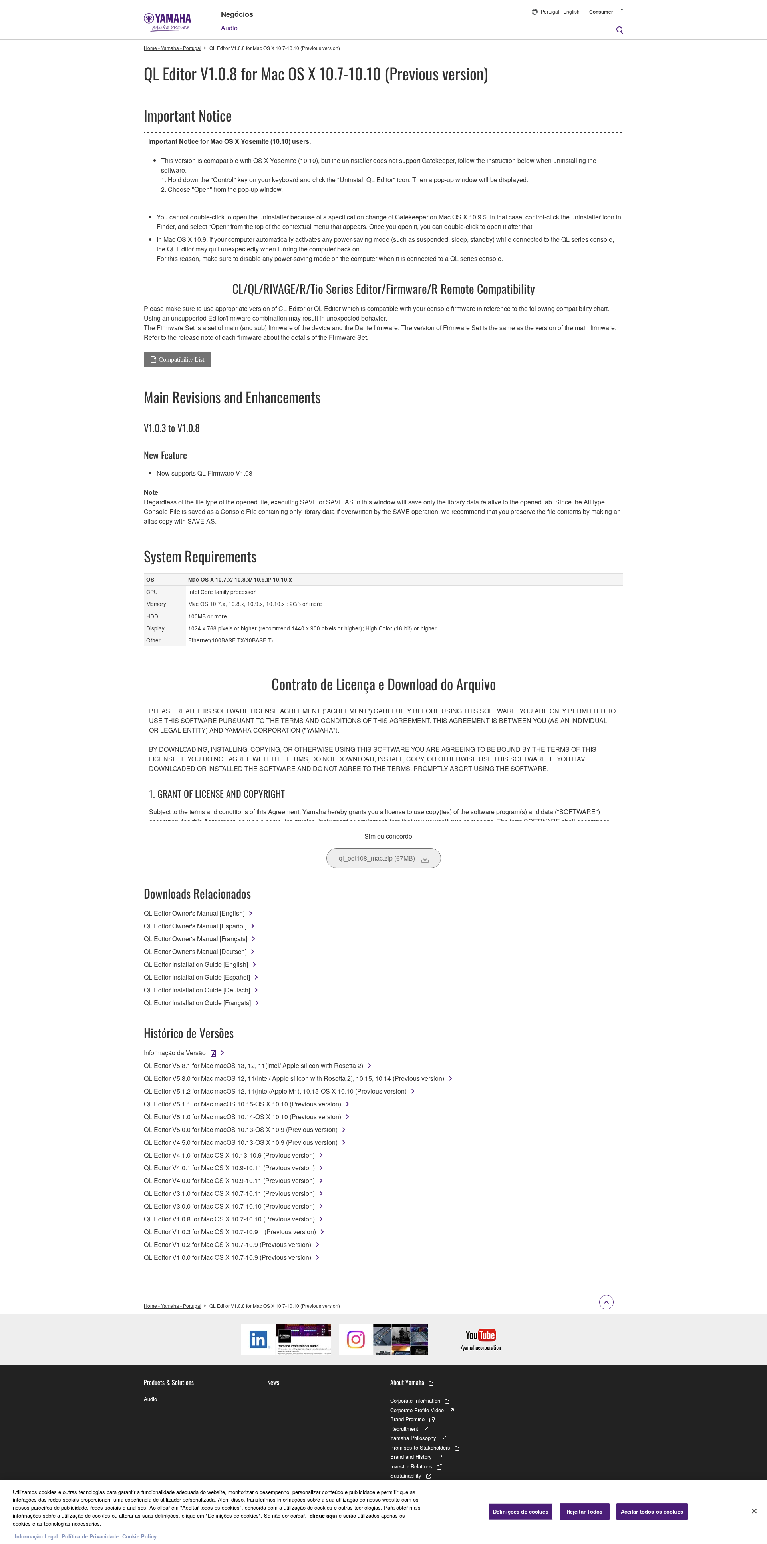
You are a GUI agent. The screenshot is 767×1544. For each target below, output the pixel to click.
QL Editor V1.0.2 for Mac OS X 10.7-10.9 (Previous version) (227, 1244)
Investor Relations (411, 1466)
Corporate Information (415, 1400)
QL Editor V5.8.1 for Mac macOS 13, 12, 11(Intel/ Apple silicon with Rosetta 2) (253, 1065)
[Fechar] (754, 1511)
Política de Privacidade (90, 1536)
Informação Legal (36, 1536)
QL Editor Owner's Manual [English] (194, 913)
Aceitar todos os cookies (652, 1511)
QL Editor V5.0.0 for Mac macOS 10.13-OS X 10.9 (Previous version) (241, 1129)
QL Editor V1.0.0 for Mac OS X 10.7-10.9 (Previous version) (227, 1257)
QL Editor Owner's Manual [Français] (195, 938)
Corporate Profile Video (417, 1410)
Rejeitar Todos (584, 1511)
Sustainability (405, 1475)
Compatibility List (181, 359)
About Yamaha (407, 1382)
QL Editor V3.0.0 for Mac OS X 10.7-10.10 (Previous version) (229, 1206)
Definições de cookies (520, 1511)
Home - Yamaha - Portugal (172, 47)
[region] (383, 1512)
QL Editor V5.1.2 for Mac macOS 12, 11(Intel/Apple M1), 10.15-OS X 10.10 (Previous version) (275, 1091)
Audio (229, 27)
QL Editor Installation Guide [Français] (197, 1002)
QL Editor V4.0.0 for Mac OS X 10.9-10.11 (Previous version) (229, 1180)
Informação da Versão (175, 1052)
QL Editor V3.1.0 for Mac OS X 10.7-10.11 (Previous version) (229, 1193)
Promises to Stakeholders (420, 1447)
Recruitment (404, 1428)
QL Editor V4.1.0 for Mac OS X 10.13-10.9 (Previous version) (229, 1154)
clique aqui (323, 1515)
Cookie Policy (139, 1536)
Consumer (601, 11)
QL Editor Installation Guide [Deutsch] (197, 989)
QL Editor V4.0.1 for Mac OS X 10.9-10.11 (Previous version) (229, 1167)
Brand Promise (407, 1419)
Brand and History (411, 1456)
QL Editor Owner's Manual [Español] (195, 925)
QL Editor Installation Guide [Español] (197, 977)
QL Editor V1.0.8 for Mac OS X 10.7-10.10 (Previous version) (229, 1218)
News (273, 1382)
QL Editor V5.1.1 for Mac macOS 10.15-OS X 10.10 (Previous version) (242, 1103)
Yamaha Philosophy (413, 1438)
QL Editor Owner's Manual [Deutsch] (195, 951)
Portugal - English (560, 11)
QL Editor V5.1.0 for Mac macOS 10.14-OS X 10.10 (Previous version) (242, 1116)
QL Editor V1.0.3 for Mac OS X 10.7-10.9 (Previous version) (230, 1231)
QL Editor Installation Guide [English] (196, 964)
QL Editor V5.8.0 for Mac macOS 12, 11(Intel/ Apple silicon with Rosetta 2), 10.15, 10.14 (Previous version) (294, 1078)
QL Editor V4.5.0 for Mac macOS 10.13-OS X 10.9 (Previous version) (241, 1142)
